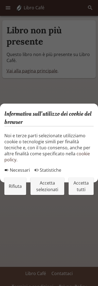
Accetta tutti (81, 186)
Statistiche (50, 170)
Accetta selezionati (47, 186)
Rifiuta (15, 186)
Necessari (19, 170)
